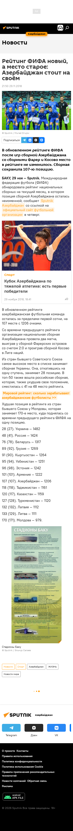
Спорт (9, 274)
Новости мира (11, 674)
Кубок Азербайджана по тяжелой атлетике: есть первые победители (35, 286)
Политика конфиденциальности (22, 761)
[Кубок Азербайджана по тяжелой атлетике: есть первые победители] (36, 246)
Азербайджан (36, 666)
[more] (66, 299)
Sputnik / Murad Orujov (16, 133)
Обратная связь (37, 781)
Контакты (22, 751)
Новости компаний (14, 781)
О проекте (8, 751)
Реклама (7, 786)
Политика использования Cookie (22, 766)
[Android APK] (14, 797)
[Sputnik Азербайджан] (11, 29)
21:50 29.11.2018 (12, 86)
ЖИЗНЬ (52, 666)
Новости (8, 666)
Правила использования (17, 756)
